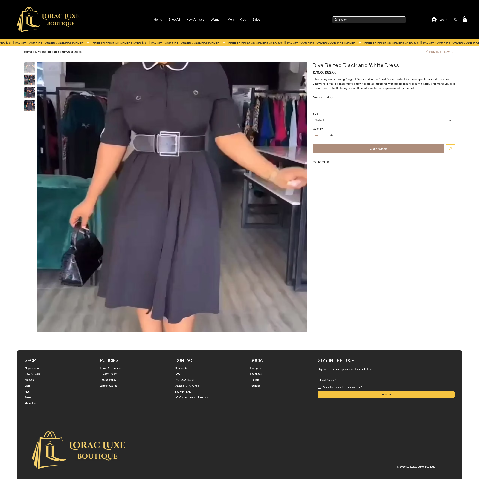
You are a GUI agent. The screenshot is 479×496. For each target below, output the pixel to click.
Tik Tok (254, 379)
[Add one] (331, 135)
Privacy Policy (108, 373)
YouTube (255, 385)
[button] (464, 19)
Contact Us (182, 368)
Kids (27, 391)
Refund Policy (108, 379)
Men (27, 385)
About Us (30, 403)
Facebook (256, 373)
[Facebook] (319, 162)
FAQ (177, 373)
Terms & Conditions (111, 368)
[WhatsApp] (315, 162)
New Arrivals (32, 373)
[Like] (456, 19)
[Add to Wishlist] (450, 148)
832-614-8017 (183, 391)
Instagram (256, 368)
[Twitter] (328, 162)
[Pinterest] (324, 162)
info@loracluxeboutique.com (192, 397)
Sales (27, 397)
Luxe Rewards (108, 385)
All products (31, 368)
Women (29, 379)
